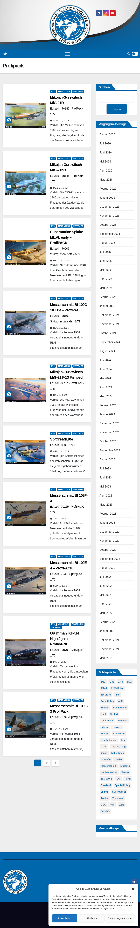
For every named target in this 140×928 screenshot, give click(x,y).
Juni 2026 (106, 152)
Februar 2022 (108, 622)
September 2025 (110, 233)
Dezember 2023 (110, 423)
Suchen (104, 87)
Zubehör (105, 811)
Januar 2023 (107, 522)
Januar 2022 (107, 631)
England (117, 727)
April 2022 (106, 603)
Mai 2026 (105, 161)
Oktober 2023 (108, 441)
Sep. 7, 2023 (60, 586)
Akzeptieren (64, 918)
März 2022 (106, 613)
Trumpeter (118, 798)
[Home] (5, 53)
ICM (123, 740)
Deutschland (107, 720)
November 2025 (110, 215)
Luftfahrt (78, 91)
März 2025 (106, 288)
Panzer (125, 772)
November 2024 (110, 324)
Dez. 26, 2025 (61, 188)
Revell (127, 778)
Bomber (105, 707)
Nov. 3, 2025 (60, 395)
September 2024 (110, 342)
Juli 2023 (105, 468)
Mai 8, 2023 (59, 662)
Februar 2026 (108, 188)
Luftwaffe (106, 759)
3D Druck (106, 694)
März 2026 (106, 179)
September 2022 (110, 558)
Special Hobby (122, 785)
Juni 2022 (106, 585)
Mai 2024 (105, 378)
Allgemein (63, 624)
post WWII (106, 778)
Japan (104, 753)
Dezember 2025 (110, 206)
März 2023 (106, 504)
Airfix (117, 694)
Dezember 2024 (110, 315)
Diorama (122, 720)
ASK (120, 701)
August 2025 (107, 242)
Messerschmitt (108, 765)
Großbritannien (109, 740)
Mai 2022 (105, 594)
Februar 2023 (108, 513)
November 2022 (110, 540)
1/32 (103, 681)
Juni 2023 (106, 477)
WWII (112, 804)
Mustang (125, 765)
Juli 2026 (105, 143)
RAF (118, 778)
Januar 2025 (107, 306)
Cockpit (114, 714)
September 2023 (110, 450)
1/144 (104, 688)
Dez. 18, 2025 (61, 260)
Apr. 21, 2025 (61, 451)
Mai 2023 (105, 486)
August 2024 (107, 351)
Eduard (105, 727)
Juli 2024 (105, 360)
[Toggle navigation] (67, 54)
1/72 (53, 91)
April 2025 (106, 278)
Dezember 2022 (110, 531)
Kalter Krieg (117, 753)
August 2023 (107, 459)
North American (109, 772)
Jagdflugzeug (118, 746)
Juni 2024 (106, 369)
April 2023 (106, 495)
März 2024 (106, 396)
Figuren (105, 733)
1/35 (111, 681)
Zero (121, 804)
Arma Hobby (107, 701)
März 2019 (106, 658)
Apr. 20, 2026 (61, 120)
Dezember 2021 (110, 640)
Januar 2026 (107, 197)
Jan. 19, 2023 (61, 729)
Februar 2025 (108, 297)
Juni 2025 (106, 260)
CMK (103, 714)
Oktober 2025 (108, 224)
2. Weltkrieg (117, 688)
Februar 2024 (108, 405)
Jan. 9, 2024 (60, 518)
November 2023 (110, 432)
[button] (133, 889)
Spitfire (104, 791)
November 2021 (110, 649)
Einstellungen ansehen (120, 918)
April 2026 (106, 170)
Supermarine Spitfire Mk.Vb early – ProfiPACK (66, 243)
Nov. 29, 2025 (61, 328)
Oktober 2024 (108, 333)
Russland (106, 785)
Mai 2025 (105, 269)
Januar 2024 (107, 414)
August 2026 (107, 134)
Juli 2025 (105, 251)
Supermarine (119, 791)
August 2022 (107, 567)
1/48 (53, 366)
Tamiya (104, 798)
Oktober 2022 (108, 549)
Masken (119, 759)
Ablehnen (91, 918)
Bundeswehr (120, 707)
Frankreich (119, 733)
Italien (104, 746)
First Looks (64, 91)
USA (103, 804)
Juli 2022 (105, 576)
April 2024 (106, 387)
